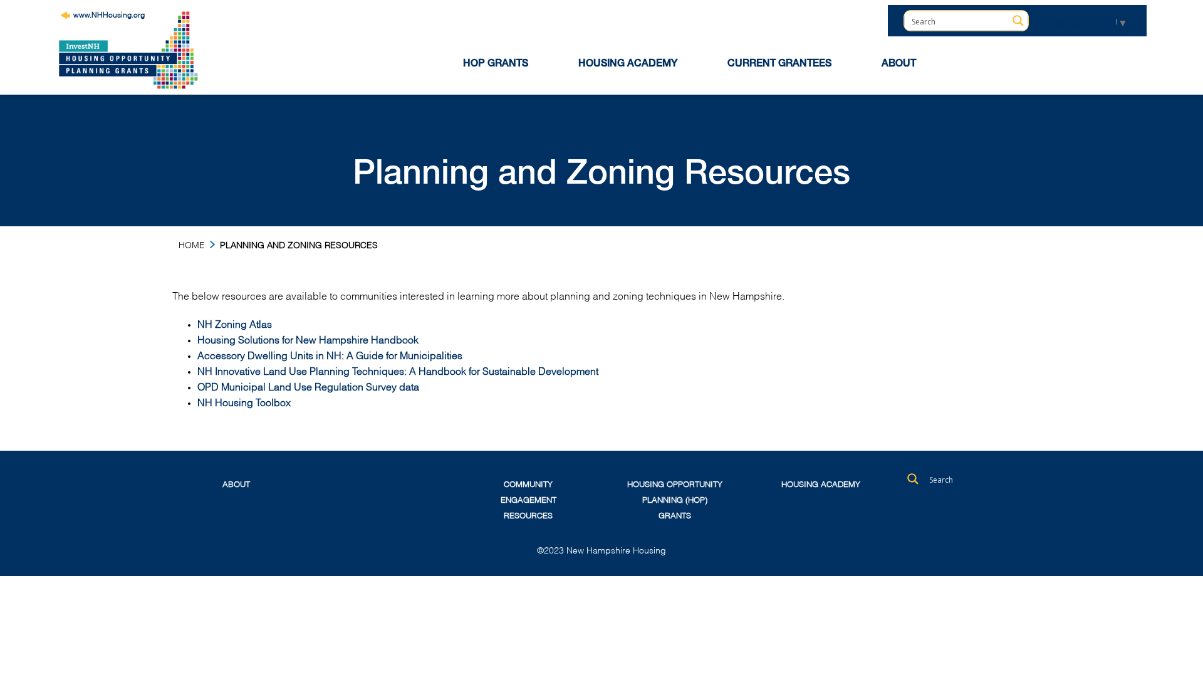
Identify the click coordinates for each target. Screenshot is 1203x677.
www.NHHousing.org (109, 14)
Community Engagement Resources (528, 499)
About (236, 483)
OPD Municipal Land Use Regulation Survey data (308, 386)
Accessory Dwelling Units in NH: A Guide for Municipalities (329, 354)
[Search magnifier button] (1018, 20)
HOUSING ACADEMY (627, 65)
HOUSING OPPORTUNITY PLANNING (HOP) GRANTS (674, 499)
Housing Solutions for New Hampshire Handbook (308, 339)
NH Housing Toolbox (244, 401)
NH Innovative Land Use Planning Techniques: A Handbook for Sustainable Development (397, 370)
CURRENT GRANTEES (779, 65)
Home (192, 244)
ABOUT (899, 65)
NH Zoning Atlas (234, 323)
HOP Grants (495, 65)
